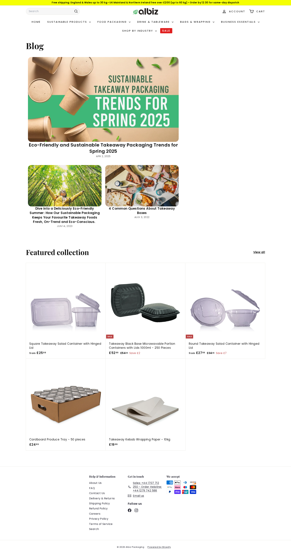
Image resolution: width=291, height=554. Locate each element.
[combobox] (53, 11)
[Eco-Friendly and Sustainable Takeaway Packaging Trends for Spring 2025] (103, 99)
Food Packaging (113, 22)
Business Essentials (239, 22)
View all (259, 252)
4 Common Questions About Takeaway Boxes (142, 210)
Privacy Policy (98, 519)
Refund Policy (98, 508)
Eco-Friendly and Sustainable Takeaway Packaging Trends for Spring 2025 (103, 148)
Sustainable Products (67, 22)
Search (94, 529)
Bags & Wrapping (196, 22)
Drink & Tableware (154, 22)
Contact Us (97, 493)
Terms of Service (101, 524)
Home (36, 22)
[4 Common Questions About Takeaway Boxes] (142, 185)
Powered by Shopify (159, 547)
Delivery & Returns (102, 498)
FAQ (92, 488)
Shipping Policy (99, 503)
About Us (95, 483)
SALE (166, 30)
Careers (94, 514)
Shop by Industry (138, 30)
